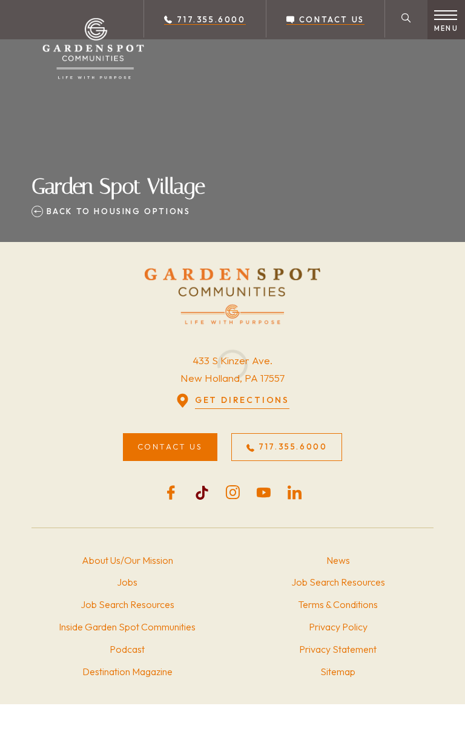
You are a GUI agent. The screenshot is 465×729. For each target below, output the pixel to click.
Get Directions (242, 399)
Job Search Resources (127, 604)
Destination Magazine (127, 671)
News (338, 560)
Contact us (329, 19)
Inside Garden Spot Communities (127, 627)
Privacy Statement (338, 649)
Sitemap (337, 671)
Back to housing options (116, 211)
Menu (446, 28)
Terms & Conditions (338, 604)
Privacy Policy (338, 627)
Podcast (127, 649)
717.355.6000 (209, 19)
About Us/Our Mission (127, 560)
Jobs (127, 582)
